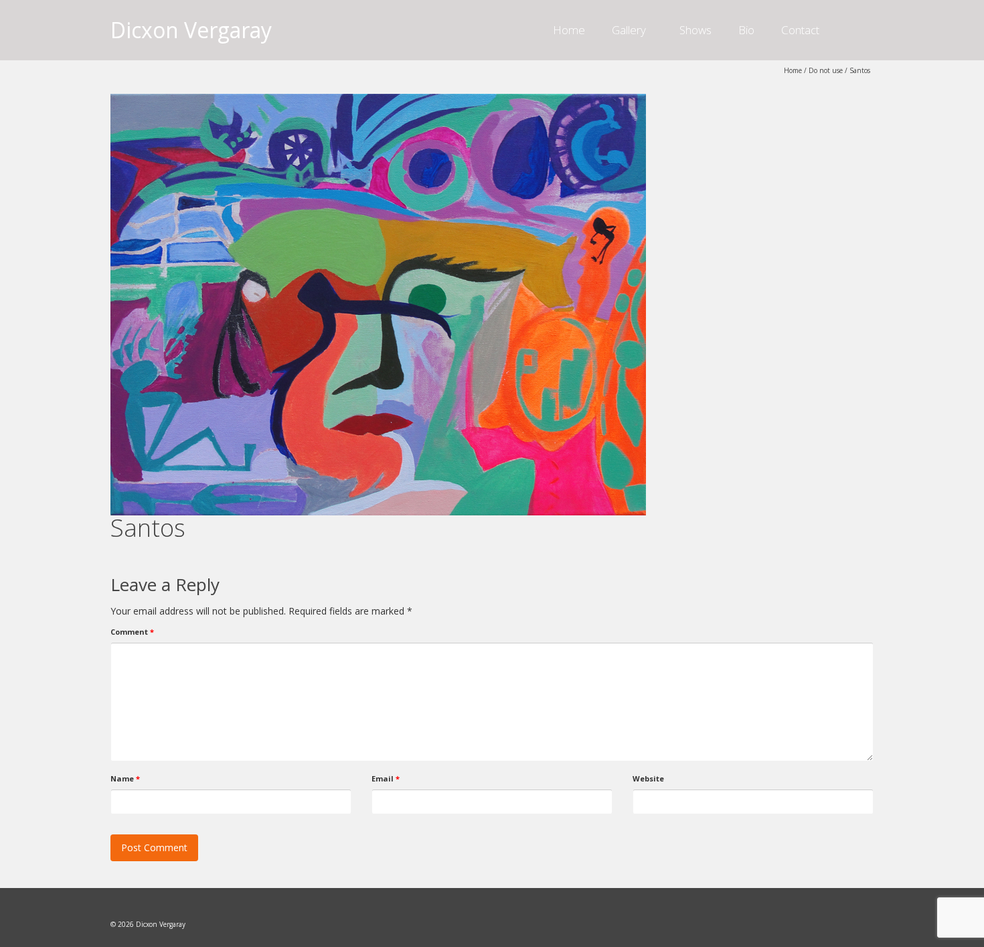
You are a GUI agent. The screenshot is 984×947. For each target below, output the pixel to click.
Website (648, 778)
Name (125, 778)
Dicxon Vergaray (191, 29)
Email (386, 778)
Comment (132, 632)
